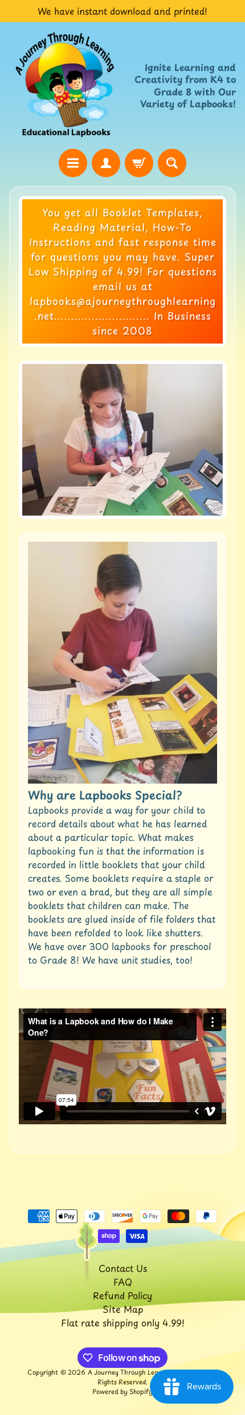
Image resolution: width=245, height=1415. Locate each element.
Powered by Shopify (122, 1391)
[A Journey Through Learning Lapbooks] (65, 85)
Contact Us (123, 1268)
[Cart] (139, 163)
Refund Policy (122, 1295)
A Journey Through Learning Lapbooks (147, 1372)
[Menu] (73, 163)
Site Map (123, 1309)
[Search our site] (172, 163)
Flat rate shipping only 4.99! (123, 1322)
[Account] (106, 163)
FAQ (122, 1281)
